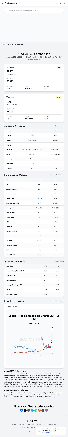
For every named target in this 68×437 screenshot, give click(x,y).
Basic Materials (29, 118)
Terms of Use (46, 432)
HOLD (46, 118)
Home (4, 44)
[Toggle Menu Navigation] (64, 3)
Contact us (30, 424)
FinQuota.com (35, 421)
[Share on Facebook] (21, 410)
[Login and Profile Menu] (60, 3)
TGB (9, 101)
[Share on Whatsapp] (35, 410)
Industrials (28, 88)
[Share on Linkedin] (28, 410)
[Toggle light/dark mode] (56, 3)
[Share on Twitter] (25, 410)
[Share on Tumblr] (42, 410)
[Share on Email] (46, 410)
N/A (45, 88)
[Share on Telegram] (32, 410)
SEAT (9, 71)
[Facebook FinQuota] (29, 431)
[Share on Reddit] (39, 410)
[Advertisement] (34, 28)
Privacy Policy (52, 431)
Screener (21, 424)
